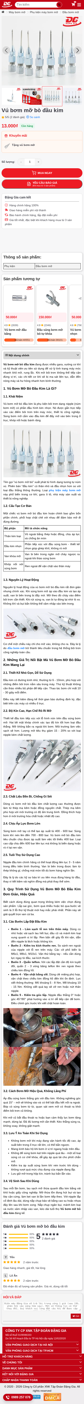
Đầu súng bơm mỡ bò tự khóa (50, 331)
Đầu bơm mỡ (71, 12)
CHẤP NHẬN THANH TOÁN (20, 1380)
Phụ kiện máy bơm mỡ (44, 12)
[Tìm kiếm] (59, 4)
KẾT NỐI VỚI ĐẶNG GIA (18, 1374)
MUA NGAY (45, 173)
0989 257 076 (20, 1397)
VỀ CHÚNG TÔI (12, 1362)
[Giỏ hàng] (73, 5)
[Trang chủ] (3, 12)
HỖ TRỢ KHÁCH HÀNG (17, 1356)
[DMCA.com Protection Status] (52, 1397)
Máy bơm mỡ (17, 12)
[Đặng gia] (7, 5)
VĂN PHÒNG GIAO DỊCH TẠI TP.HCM (29, 1350)
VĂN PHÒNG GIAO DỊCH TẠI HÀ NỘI (29, 1344)
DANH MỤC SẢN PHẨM (17, 1368)
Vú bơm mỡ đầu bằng (15, 331)
